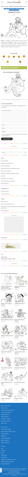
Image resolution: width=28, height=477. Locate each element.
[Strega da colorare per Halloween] (20, 280)
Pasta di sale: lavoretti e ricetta (8, 258)
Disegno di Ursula (18, 398)
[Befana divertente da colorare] (20, 313)
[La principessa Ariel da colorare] (20, 346)
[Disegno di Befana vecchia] (7, 329)
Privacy (0, 470)
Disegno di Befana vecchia (7, 335)
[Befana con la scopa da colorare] (7, 297)
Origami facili (4, 257)
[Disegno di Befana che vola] (7, 313)
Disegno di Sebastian (5, 398)
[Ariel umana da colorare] (7, 362)
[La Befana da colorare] (20, 297)
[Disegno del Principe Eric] (20, 362)
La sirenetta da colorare (18, 8)
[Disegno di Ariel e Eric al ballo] (7, 376)
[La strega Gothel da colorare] (20, 329)
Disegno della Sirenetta (6, 351)
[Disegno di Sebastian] (7, 392)
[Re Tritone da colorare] (20, 376)
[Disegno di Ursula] (20, 392)
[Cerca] (25, 2)
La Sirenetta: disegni (14, 10)
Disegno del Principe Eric (20, 367)
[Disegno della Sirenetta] (7, 346)
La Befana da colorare (19, 303)
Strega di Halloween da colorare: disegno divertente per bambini (6, 287)
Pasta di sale (4, 237)
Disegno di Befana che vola (7, 319)
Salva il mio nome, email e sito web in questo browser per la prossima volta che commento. (14, 135)
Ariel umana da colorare (6, 367)
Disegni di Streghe (8, 8)
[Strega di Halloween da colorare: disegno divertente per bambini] (7, 280)
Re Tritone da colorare (19, 382)
